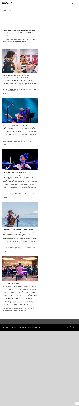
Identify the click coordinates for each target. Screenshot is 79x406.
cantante (12, 234)
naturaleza (28, 240)
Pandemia (11, 187)
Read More (5, 44)
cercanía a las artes (15, 178)
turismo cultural (10, 243)
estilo (33, 237)
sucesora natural (28, 189)
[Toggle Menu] (76, 3)
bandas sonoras (32, 286)
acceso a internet (28, 175)
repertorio (5, 134)
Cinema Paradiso (30, 288)
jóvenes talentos (27, 184)
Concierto (18, 33)
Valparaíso (25, 243)
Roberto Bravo (6, 35)
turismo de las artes (18, 243)
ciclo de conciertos (23, 79)
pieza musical (19, 187)
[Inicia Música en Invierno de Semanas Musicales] (20, 61)
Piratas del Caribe (13, 301)
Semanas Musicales (29, 83)
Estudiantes (14, 294)
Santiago (22, 241)
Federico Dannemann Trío (12, 131)
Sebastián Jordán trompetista (18, 134)
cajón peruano (32, 232)
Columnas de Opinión (17, 32)
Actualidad (10, 32)
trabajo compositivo (29, 135)
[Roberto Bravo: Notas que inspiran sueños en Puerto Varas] (20, 19)
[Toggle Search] (72, 3)
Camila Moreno (6, 234)
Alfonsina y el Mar (7, 286)
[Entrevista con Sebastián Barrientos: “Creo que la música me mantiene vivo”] (20, 214)
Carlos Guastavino (22, 288)
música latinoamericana (25, 298)
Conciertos (28, 178)
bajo (17, 232)
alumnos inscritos (12, 79)
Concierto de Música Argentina (14, 289)
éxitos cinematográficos (23, 294)
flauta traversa (15, 238)
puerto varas (33, 33)
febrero (4, 131)
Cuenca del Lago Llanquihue (9, 292)
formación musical (27, 80)
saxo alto (10, 134)
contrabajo (29, 130)
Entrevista (32, 180)
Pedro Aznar (23, 133)
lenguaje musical (6, 240)
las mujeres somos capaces (12, 186)
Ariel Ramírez (14, 286)
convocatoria (20, 80)
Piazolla (7, 301)
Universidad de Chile (11, 84)
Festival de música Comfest (17, 295)
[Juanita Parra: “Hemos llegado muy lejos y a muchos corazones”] (20, 159)
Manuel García (14, 240)
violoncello (23, 84)
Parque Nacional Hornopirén (9, 133)
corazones (11, 180)
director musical (12, 235)
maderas (9, 298)
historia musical (21, 183)
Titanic (26, 302)
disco (18, 235)
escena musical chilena (8, 181)
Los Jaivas (21, 186)
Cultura (15, 180)
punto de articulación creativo (13, 302)
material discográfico (31, 131)
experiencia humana (7, 238)
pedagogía (33, 240)
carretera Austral (25, 128)
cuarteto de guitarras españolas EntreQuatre (26, 291)
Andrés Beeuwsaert (7, 128)
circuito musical (21, 234)
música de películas (15, 298)
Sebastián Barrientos (28, 241)
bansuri (23, 232)
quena (13, 241)
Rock (16, 189)
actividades (5, 79)
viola (17, 84)
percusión (33, 300)
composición (6, 235)
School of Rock (21, 189)
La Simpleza (33, 238)
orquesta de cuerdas (11, 300)
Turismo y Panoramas (26, 77)
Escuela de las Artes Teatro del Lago (11, 237)
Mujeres (30, 186)
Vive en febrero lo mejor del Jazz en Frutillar (15, 125)
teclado (14, 135)
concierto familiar (25, 289)
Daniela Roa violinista (20, 292)
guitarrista (21, 238)
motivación (26, 186)
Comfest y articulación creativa (11, 283)
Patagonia (18, 133)
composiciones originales (16, 130)
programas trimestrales (27, 187)
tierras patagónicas (20, 135)
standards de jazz (29, 134)
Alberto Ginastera (28, 285)
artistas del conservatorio (23, 286)
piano (29, 33)
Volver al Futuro (9, 304)
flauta (19, 131)
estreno (34, 130)
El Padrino (32, 292)
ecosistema (22, 235)
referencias (17, 241)
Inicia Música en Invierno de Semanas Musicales (16, 75)
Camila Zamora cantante (12, 288)
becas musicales (24, 177)
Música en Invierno (17, 83)
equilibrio (32, 235)
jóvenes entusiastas (19, 184)
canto (18, 79)
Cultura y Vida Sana (17, 77)
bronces (5, 288)
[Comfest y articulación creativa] (20, 268)
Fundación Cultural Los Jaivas (23, 181)
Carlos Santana (12, 33)
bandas (20, 232)
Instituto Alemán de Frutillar (24, 81)
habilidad (16, 183)
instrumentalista (27, 238)
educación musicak (25, 180)
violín (20, 84)
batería (19, 128)
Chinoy (15, 234)
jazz (25, 131)
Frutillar (22, 131)
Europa (15, 181)
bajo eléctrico (15, 128)
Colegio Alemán (28, 234)
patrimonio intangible (25, 300)
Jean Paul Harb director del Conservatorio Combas (19, 297)
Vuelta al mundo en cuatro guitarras (20, 304)
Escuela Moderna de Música (25, 237)
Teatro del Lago (9, 135)
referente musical (11, 189)
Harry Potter (26, 295)
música (22, 33)
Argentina (5, 177)
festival (9, 295)
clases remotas (22, 178)
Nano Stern (23, 240)
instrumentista (11, 184)
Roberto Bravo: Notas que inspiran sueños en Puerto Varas (19, 30)
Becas (18, 177)
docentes (27, 292)
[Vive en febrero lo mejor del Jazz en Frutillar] (20, 110)
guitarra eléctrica (10, 183)
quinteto (30, 133)
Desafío (19, 180)
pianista (26, 33)
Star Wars (22, 302)
